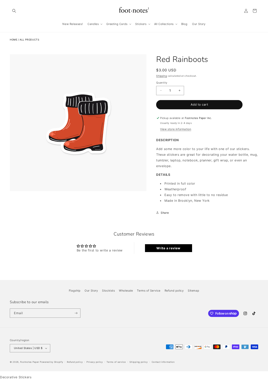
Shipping (161, 75)
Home (13, 39)
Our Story (91, 290)
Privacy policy (95, 362)
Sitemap (193, 290)
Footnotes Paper (29, 362)
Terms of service (116, 362)
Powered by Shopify (51, 362)
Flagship (75, 290)
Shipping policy (138, 362)
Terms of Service (148, 290)
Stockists (108, 290)
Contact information (163, 362)
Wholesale (126, 290)
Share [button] (165, 212)
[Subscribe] (76, 313)
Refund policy (174, 290)
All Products (29, 39)
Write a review (168, 248)
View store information (175, 129)
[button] (14, 10)
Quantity (161, 82)
